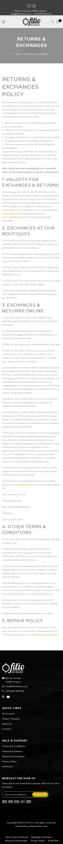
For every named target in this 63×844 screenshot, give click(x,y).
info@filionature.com (17, 686)
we (26, 447)
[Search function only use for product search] (52, 22)
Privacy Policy (9, 761)
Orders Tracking (10, 718)
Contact (6, 729)
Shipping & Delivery (12, 751)
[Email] (9, 697)
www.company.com (12, 210)
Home (18, 54)
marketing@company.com (45, 634)
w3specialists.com (38, 826)
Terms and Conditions (13, 746)
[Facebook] (3, 697)
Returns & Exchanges (13, 756)
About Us (7, 724)
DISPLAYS (7, 766)
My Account (8, 713)
